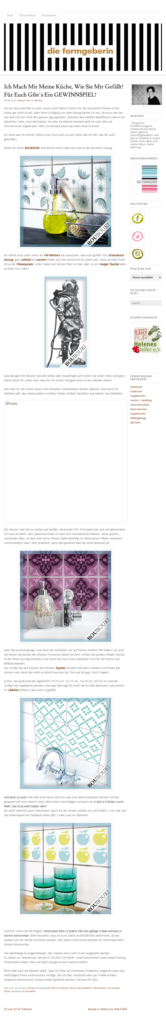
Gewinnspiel (113, 987)
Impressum (49, 15)
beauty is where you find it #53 (107, 1009)
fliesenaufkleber (84, 987)
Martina (38, 100)
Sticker (7, 991)
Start (10, 15)
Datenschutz (27, 15)
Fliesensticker (99, 987)
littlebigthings (138, 418)
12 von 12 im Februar (18, 1009)
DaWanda (136, 386)
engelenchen (138, 395)
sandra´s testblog (141, 400)
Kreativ (31, 987)
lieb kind (135, 422)
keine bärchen (138, 409)
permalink (30, 991)
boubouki (63, 987)
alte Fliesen (52, 987)
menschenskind (139, 404)
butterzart (136, 391)
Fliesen (72, 987)
